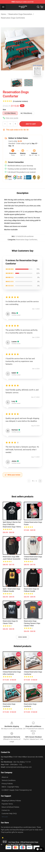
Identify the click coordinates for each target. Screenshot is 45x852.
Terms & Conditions (8, 780)
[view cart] (41, 7)
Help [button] (40, 849)
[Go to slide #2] (28, 83)
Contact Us (6, 810)
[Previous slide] (4, 48)
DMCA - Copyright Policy (10, 787)
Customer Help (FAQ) (9, 813)
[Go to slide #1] (16, 83)
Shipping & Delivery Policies (11, 801)
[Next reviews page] (40, 481)
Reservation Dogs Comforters (13, 18)
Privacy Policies (7, 784)
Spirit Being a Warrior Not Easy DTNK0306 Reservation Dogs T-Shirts (12, 524)
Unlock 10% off (5, 842)
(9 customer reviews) (20, 101)
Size (4, 109)
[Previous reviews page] (29, 481)
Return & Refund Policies (10, 807)
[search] (38, 7)
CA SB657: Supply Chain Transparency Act (17, 790)
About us (5, 777)
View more (22, 637)
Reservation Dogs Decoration (20, 14)
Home (3, 14)
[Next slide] (40, 48)
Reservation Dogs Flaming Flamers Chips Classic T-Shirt (32, 623)
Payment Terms (7, 804)
